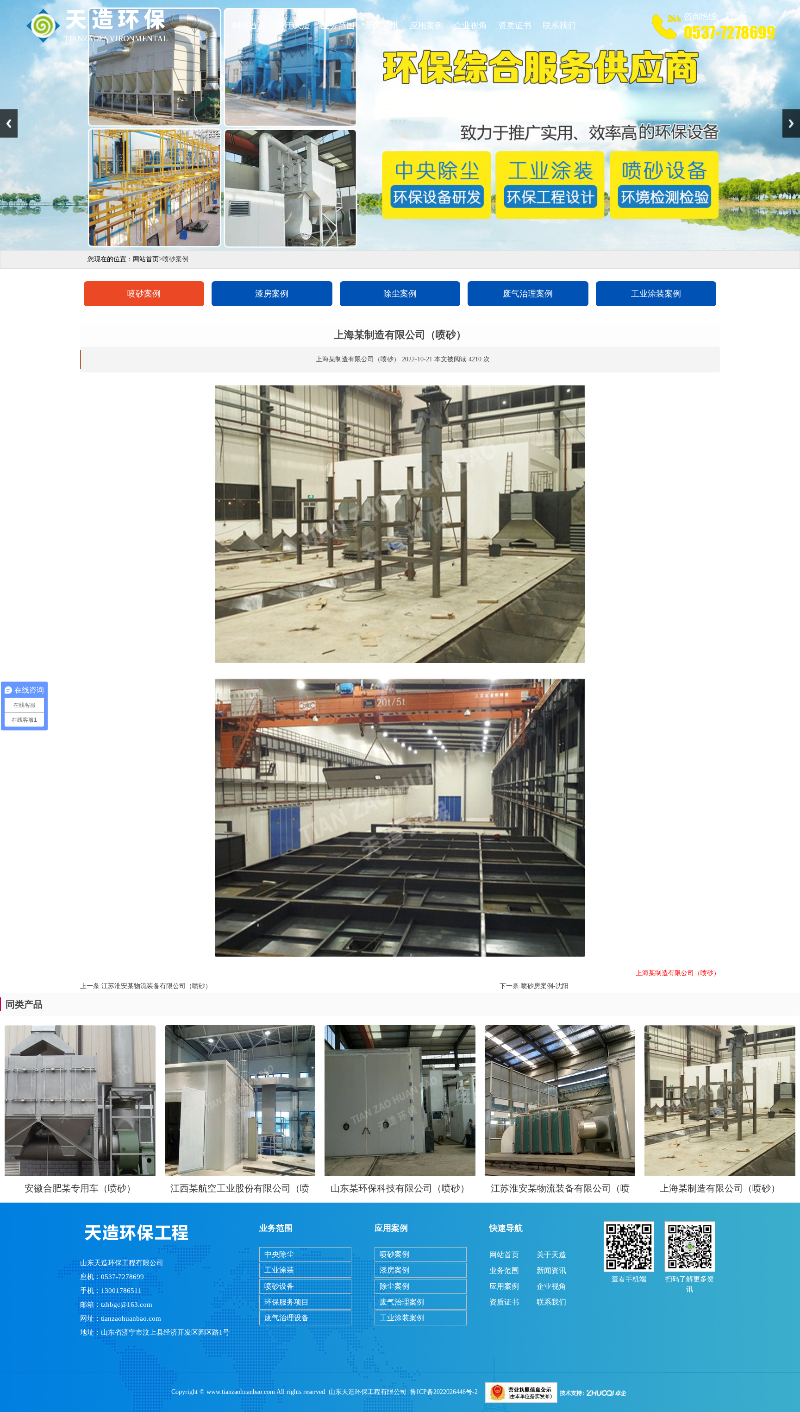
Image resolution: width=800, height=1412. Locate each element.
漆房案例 (271, 293)
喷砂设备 (279, 1286)
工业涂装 (279, 1270)
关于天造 (293, 25)
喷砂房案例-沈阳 (545, 986)
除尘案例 (400, 293)
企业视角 (470, 25)
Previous (9, 123)
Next (791, 123)
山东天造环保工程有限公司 (367, 1391)
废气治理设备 (286, 1318)
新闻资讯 (382, 25)
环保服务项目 (286, 1302)
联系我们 (559, 25)
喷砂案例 (144, 293)
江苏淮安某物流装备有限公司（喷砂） (156, 986)
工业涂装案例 (656, 293)
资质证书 (514, 25)
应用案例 (426, 25)
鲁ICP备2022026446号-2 (444, 1391)
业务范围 (338, 25)
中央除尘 (279, 1254)
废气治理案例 (528, 293)
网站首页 (249, 25)
